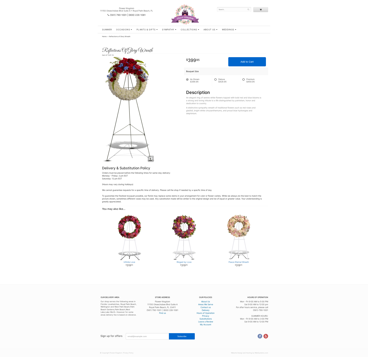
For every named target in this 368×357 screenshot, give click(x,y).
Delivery (205, 310)
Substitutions (206, 319)
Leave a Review (205, 321)
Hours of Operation (205, 313)
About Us (205, 301)
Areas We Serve (205, 304)
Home (104, 36)
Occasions (123, 29)
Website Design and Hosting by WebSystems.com (249, 353)
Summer (107, 29)
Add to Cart (247, 61)
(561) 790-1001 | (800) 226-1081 (127, 14)
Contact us (206, 307)
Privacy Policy (128, 353)
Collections (189, 29)
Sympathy (168, 29)
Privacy (205, 316)
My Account (205, 324)
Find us (162, 313)
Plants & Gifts (146, 29)
